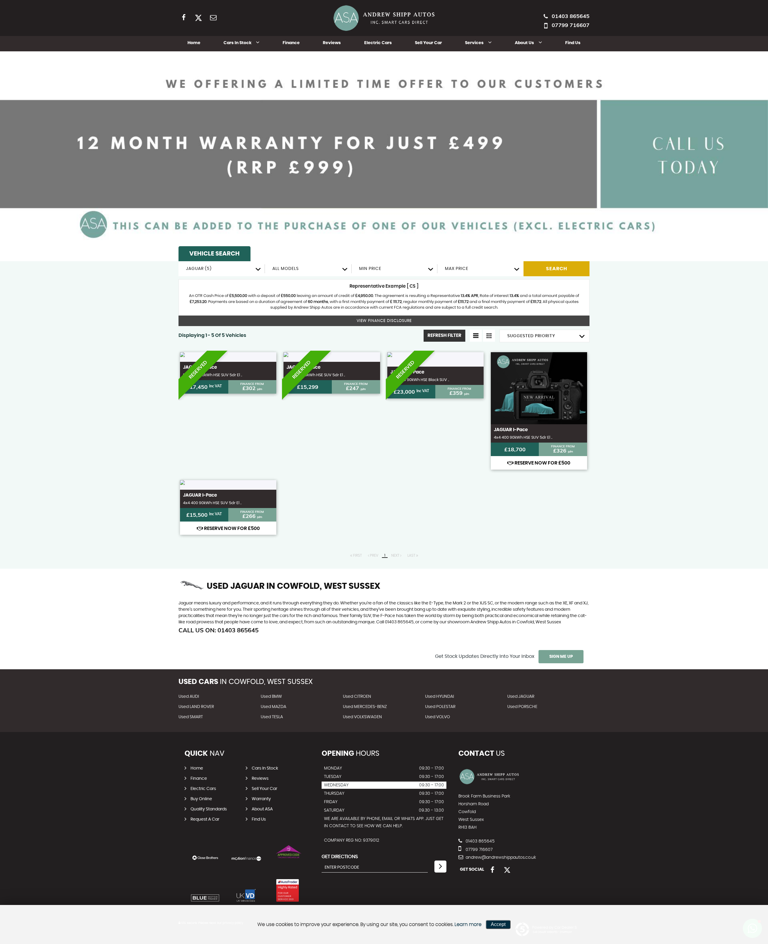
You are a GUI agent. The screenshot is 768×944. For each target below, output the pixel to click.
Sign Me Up (561, 657)
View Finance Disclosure (384, 321)
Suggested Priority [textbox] (531, 336)
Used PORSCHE (522, 707)
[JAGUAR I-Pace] (228, 357)
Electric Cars (378, 43)
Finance (291, 43)
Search (556, 268)
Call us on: (218, 630)
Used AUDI (188, 696)
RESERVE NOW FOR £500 (542, 463)
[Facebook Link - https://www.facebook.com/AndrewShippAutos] (183, 17)
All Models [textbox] (285, 269)
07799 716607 (571, 25)
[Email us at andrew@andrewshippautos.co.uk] (213, 17)
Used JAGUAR (520, 696)
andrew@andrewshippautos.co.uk (500, 857)
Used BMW (271, 696)
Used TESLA (272, 717)
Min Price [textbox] (370, 269)
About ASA (262, 809)
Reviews (332, 43)
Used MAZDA (273, 707)
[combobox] (221, 268)
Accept (498, 924)
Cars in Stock (237, 43)
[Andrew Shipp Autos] (489, 784)
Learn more (468, 924)
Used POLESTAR (440, 707)
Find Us (572, 43)
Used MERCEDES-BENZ (365, 707)
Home (194, 43)
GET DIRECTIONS (340, 856)
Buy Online (201, 799)
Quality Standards (208, 809)
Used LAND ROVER (196, 707)
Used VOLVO (437, 717)
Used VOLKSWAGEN (362, 717)
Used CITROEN (357, 696)
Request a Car (204, 819)
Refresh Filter (444, 335)
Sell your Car (428, 43)
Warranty (261, 799)
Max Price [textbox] (456, 269)
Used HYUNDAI (439, 696)
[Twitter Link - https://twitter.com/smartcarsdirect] (198, 17)
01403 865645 (571, 16)
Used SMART (190, 717)
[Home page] (384, 18)
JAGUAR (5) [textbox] (199, 269)
